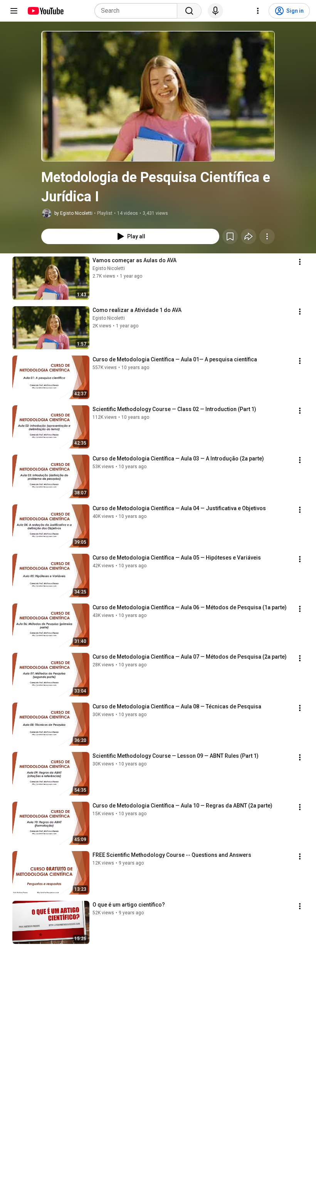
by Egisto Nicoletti (73, 213)
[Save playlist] (230, 236)
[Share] (248, 236)
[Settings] (257, 10)
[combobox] (138, 10)
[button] (158, 96)
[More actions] (267, 236)
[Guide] (13, 10)
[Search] (189, 11)
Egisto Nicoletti (108, 268)
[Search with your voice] (215, 11)
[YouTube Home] (45, 11)
